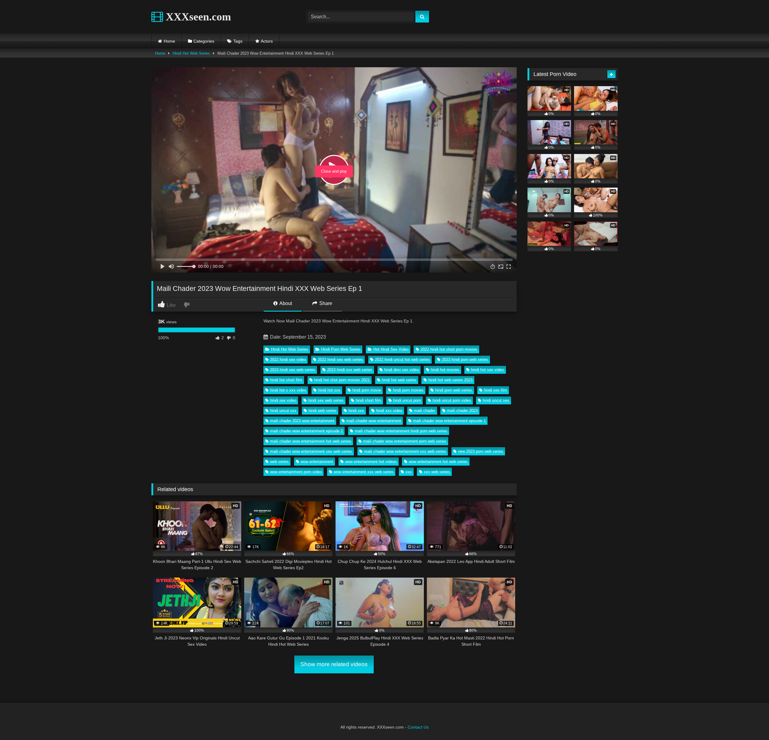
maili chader (424, 410)
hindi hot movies (445, 369)
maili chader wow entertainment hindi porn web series (401, 431)
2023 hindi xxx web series (349, 369)
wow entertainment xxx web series (364, 472)
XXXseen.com (197, 17)
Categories (203, 41)
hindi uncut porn (407, 400)
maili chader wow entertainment (373, 420)
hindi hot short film (286, 380)
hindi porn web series (453, 390)
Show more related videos (334, 664)
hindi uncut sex (496, 400)
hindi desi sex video (401, 369)
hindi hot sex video (487, 369)
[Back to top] (750, 722)
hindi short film (368, 400)
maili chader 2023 (462, 410)
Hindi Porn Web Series (340, 349)
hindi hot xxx (329, 390)
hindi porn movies (408, 390)
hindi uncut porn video (452, 400)
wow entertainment (317, 461)
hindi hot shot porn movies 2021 (342, 380)
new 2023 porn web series (480, 451)
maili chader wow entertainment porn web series (404, 441)
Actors (267, 41)
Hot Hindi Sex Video (391, 349)
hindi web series (322, 410)
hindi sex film (495, 390)
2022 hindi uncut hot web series (402, 359)
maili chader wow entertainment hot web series (310, 441)
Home (169, 41)
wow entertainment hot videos (371, 461)
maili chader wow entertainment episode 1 (449, 420)
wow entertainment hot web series (438, 461)
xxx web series (437, 472)
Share (325, 303)
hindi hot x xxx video (288, 390)
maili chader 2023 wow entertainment (302, 420)
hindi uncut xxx (283, 410)
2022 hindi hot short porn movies (449, 349)
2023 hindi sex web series (292, 369)
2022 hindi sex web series (340, 359)
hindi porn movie (366, 390)
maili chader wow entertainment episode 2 (306, 431)
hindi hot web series (399, 380)
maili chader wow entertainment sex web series (311, 451)
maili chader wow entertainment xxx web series (405, 451)
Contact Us (418, 727)
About (285, 303)
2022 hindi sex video (288, 359)
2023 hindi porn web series (465, 359)
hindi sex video (283, 400)
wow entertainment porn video (296, 472)
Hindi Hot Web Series (191, 53)
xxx (409, 472)
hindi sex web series (326, 400)
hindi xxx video (389, 410)
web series (279, 461)
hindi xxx (356, 410)
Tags (237, 41)
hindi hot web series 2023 (450, 380)
